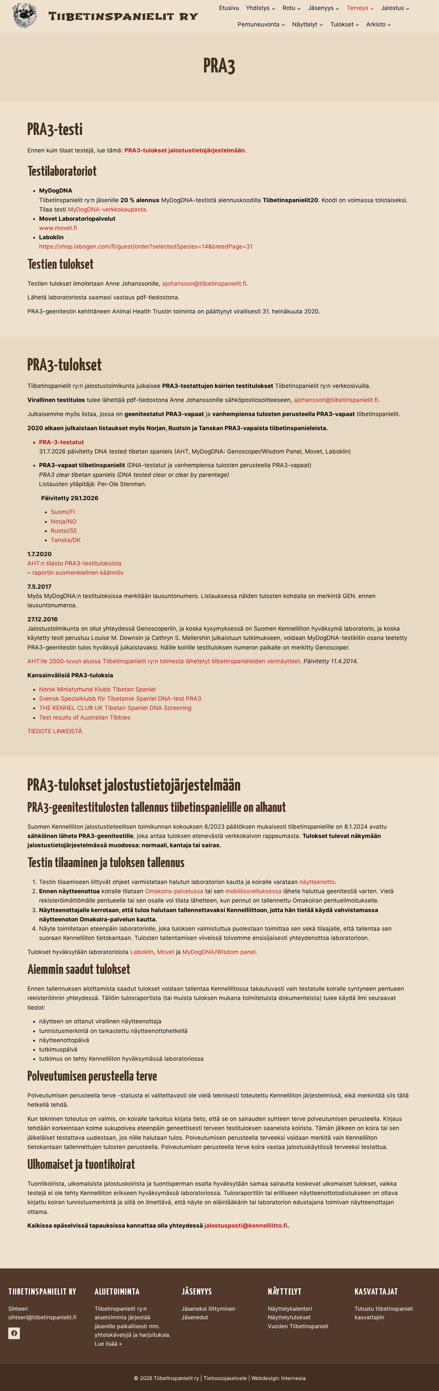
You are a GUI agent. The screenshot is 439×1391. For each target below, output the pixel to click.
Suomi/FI (63, 511)
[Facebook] (14, 1333)
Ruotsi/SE (64, 530)
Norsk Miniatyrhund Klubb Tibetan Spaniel (97, 689)
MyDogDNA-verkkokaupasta (107, 209)
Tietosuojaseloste (225, 1378)
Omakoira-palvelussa (174, 891)
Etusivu (229, 7)
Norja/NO (63, 521)
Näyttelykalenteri (290, 1308)
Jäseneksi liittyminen (208, 1308)
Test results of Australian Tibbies (84, 717)
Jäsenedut (194, 1317)
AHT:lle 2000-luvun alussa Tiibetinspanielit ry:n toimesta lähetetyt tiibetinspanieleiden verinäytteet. (164, 661)
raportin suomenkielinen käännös (77, 572)
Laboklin (142, 952)
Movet (165, 952)
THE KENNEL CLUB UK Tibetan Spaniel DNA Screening (115, 707)
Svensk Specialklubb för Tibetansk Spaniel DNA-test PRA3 (120, 698)
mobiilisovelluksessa (253, 891)
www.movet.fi (58, 228)
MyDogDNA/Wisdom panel (219, 952)
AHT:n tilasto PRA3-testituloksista (74, 563)
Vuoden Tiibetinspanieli (298, 1326)
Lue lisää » (108, 1343)
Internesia (293, 1378)
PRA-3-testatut (61, 442)
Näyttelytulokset (289, 1317)
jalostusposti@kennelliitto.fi (245, 1225)
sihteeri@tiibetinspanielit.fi (42, 1317)
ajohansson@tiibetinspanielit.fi (204, 283)
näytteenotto (317, 881)
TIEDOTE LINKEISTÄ (54, 731)
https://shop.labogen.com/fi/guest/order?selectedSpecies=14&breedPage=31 (146, 246)
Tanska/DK (66, 540)
